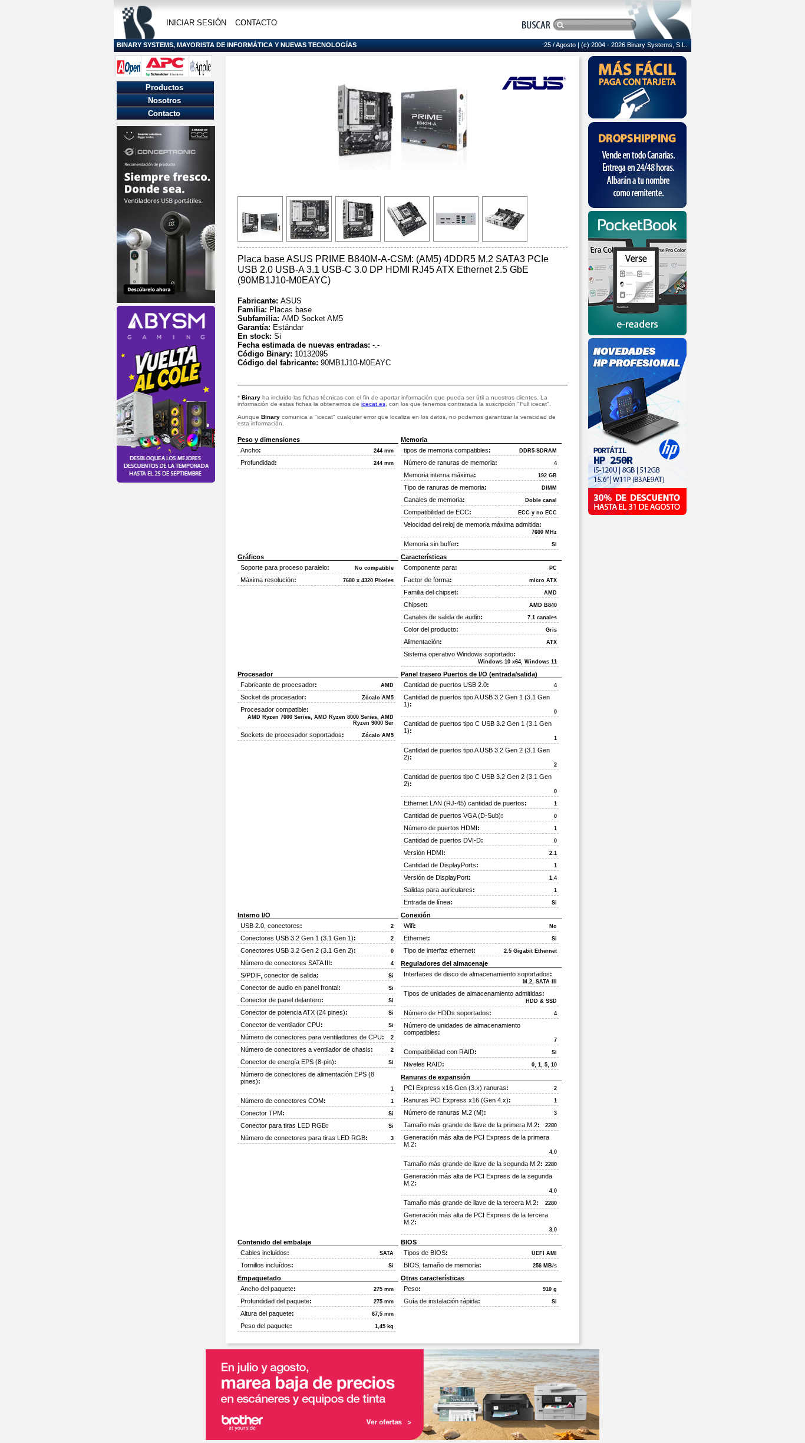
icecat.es (373, 404)
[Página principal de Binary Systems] (138, 36)
